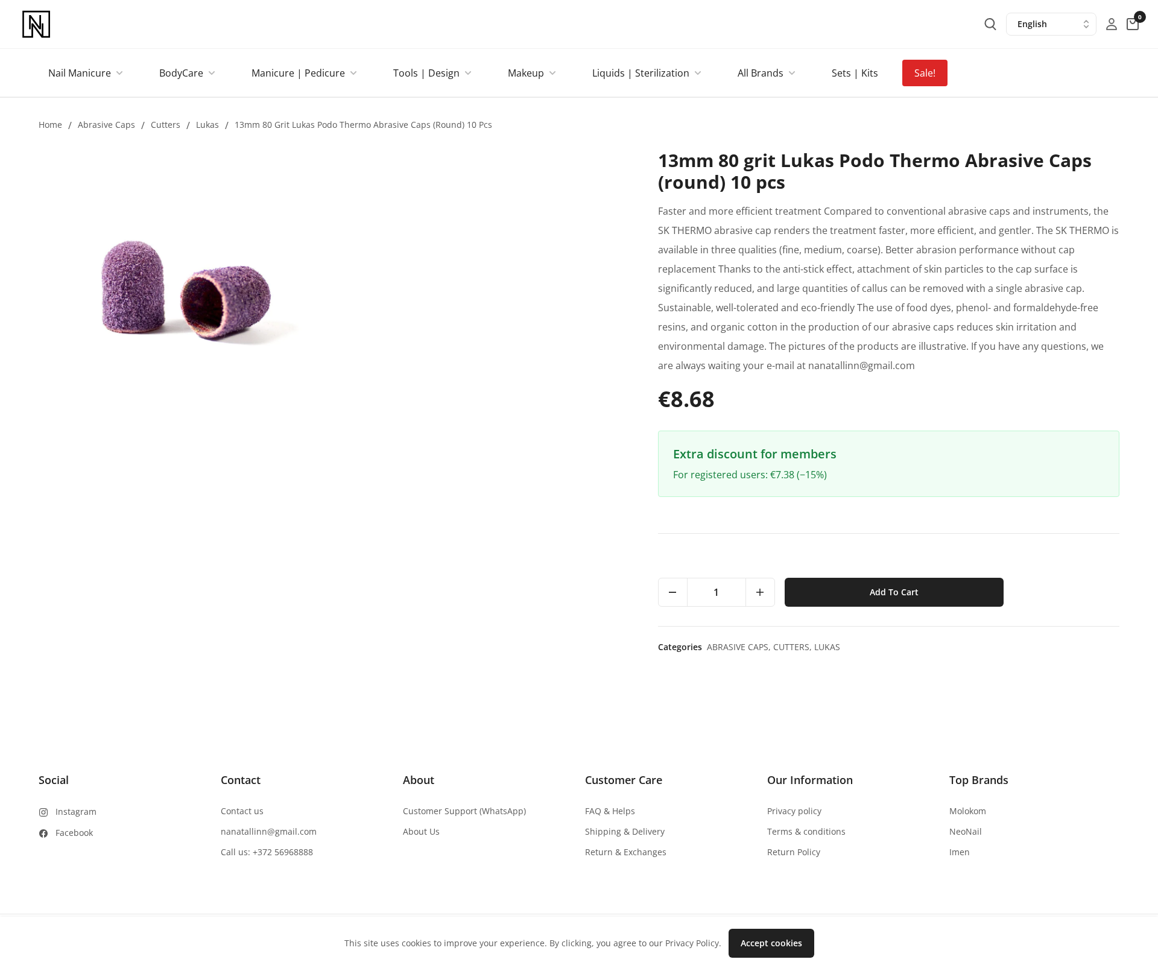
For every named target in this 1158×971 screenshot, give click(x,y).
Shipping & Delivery (625, 831)
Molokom (967, 811)
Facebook (74, 832)
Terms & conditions (806, 831)
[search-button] (990, 24)
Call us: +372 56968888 (267, 852)
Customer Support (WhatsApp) (464, 811)
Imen (959, 852)
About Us (421, 831)
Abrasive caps (106, 124)
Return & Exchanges (625, 852)
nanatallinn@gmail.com (269, 831)
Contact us (242, 811)
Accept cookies (771, 943)
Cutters (165, 124)
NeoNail (965, 831)
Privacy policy (794, 811)
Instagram (75, 811)
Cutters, (793, 647)
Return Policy (793, 852)
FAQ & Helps (610, 811)
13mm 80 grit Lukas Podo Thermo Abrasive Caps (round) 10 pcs (363, 124)
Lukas (207, 124)
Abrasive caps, (740, 647)
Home (50, 124)
